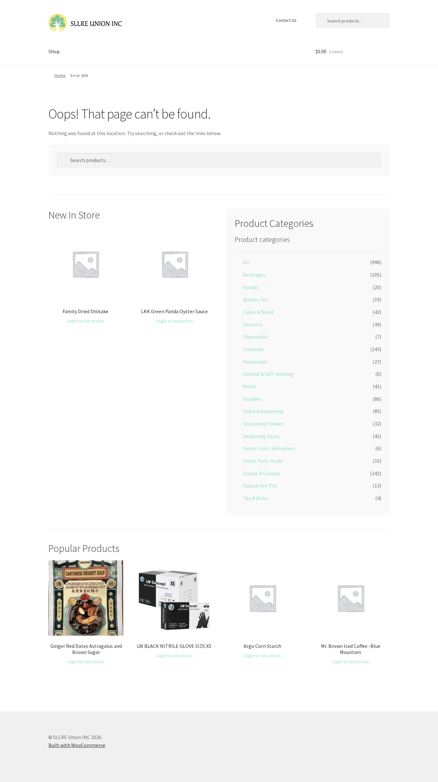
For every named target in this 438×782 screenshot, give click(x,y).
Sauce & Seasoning (263, 411)
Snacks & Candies (261, 473)
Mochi (249, 386)
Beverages (254, 274)
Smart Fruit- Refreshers (269, 448)
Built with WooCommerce (76, 745)
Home (60, 75)
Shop (54, 51)
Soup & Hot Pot (260, 485)
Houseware (255, 361)
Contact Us (286, 20)
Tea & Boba (255, 498)
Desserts (252, 324)
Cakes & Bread (258, 312)
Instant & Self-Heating (268, 374)
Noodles (252, 399)
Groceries (253, 349)
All (246, 262)
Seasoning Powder (263, 423)
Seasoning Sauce (261, 436)
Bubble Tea (255, 299)
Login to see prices (85, 321)
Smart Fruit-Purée (263, 461)
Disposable (255, 336)
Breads (250, 287)
